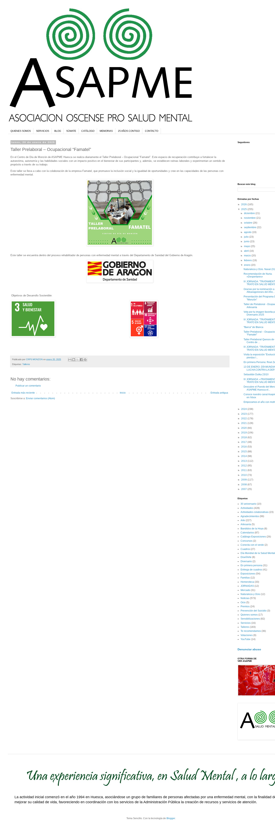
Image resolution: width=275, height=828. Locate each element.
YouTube (245, 639)
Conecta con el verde (252, 544)
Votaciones (247, 635)
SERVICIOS (42, 131)
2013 (244, 461)
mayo (247, 246)
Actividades (247, 508)
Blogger (170, 818)
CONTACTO (151, 131)
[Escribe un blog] (74, 360)
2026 (244, 204)
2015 (244, 451)
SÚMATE (71, 131)
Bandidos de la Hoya (252, 528)
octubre (248, 222)
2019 (244, 432)
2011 (244, 470)
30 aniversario (248, 503)
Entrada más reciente (23, 392)
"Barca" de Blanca (253, 327)
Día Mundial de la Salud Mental (258, 553)
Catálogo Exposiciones (253, 536)
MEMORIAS (106, 131)
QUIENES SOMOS (20, 131)
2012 (244, 465)
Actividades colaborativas (255, 512)
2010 (244, 475)
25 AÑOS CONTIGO (129, 131)
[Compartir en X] (77, 360)
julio (246, 236)
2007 (244, 489)
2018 (244, 437)
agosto (248, 232)
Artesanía (246, 524)
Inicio (123, 392)
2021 (244, 423)
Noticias (245, 598)
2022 (244, 418)
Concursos (246, 540)
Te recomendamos (251, 631)
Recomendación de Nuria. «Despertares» (258, 275)
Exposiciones (248, 573)
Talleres (26, 364)
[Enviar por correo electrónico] (70, 360)
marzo (247, 255)
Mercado (245, 590)
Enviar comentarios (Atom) (40, 398)
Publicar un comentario (28, 385)
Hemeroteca (247, 582)
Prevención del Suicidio (254, 610)
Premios (245, 606)
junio (247, 241)
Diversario (246, 561)
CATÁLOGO (87, 131)
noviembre (250, 218)
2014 (244, 456)
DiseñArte (246, 557)
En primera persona (251, 565)
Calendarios (247, 532)
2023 (244, 413)
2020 (244, 428)
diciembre (249, 213)
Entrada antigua (219, 392)
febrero (248, 260)
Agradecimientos (250, 516)
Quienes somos (249, 614)
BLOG (57, 131)
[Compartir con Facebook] (81, 360)
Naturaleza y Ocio (250, 594)
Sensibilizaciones (250, 618)
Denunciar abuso (249, 649)
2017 (244, 442)
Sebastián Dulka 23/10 (256, 374)
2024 (244, 409)
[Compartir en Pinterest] (85, 360)
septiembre (250, 227)
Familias (245, 577)
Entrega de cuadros (251, 569)
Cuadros (245, 549)
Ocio (243, 602)
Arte (243, 520)
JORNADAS (247, 586)
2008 (244, 484)
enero (247, 265)
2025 (244, 209)
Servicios (246, 623)
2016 (244, 446)
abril (246, 251)
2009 (244, 479)
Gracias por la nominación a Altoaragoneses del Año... (259, 290)
